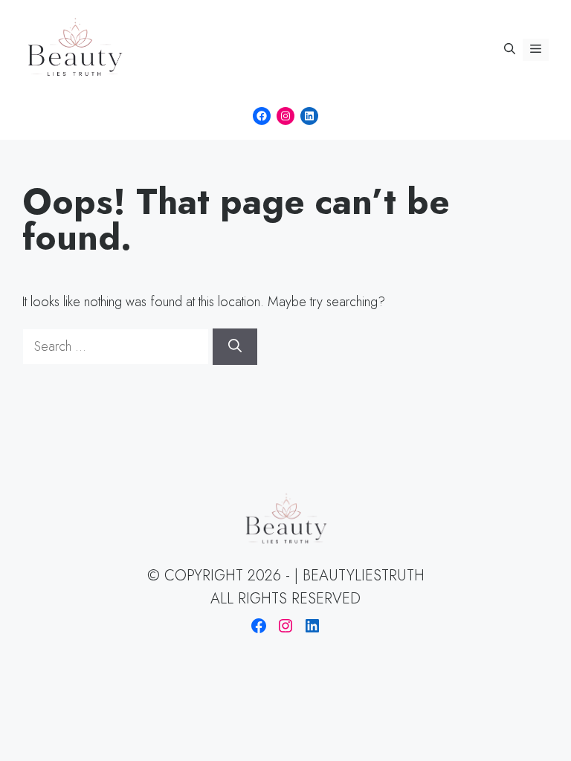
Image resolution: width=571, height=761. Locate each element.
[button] (510, 50)
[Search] (235, 346)
